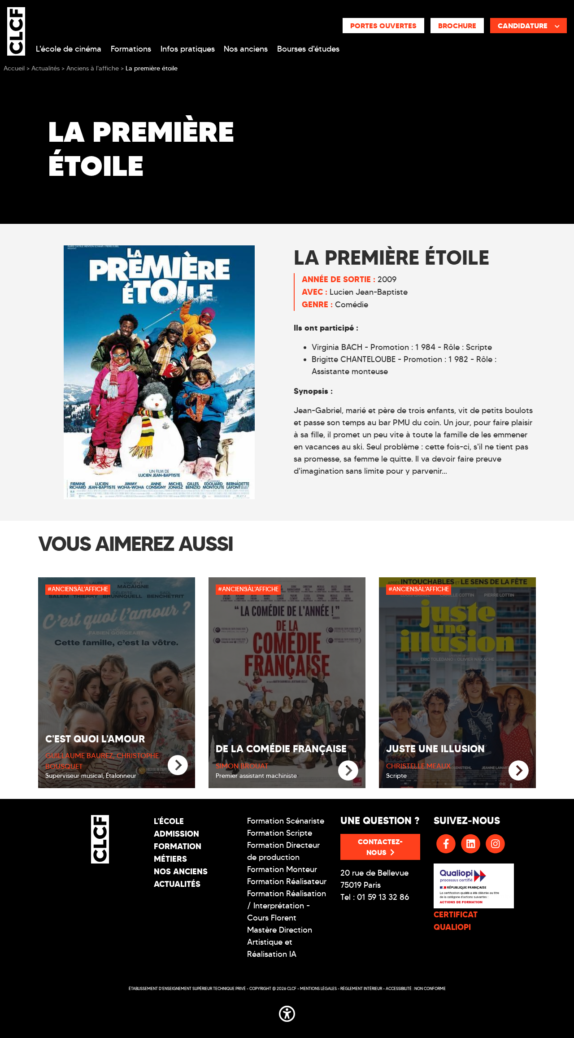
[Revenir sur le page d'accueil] (100, 839)
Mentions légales (318, 988)
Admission (176, 834)
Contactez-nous (380, 847)
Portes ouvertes (383, 25)
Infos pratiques (188, 49)
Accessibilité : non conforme (416, 988)
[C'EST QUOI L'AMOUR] (178, 765)
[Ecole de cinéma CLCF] (16, 30)
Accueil (14, 68)
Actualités (177, 884)
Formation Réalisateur (286, 881)
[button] (287, 1012)
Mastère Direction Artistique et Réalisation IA (279, 942)
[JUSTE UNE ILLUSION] (519, 771)
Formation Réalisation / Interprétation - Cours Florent (286, 906)
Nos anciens (246, 49)
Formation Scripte (279, 833)
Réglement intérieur (361, 988)
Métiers (170, 859)
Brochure (457, 25)
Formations (131, 49)
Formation (177, 846)
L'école (169, 821)
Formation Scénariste (285, 821)
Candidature (523, 25)
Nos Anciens (181, 871)
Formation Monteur (282, 869)
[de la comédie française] (348, 771)
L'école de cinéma (68, 49)
